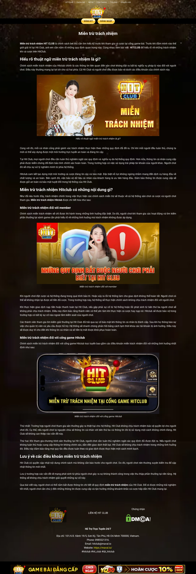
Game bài (81, 2)
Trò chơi (113, 2)
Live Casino (102, 2)
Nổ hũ (90, 2)
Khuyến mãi (126, 2)
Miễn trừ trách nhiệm (31, 43)
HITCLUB (69, 2)
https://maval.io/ (103, 547)
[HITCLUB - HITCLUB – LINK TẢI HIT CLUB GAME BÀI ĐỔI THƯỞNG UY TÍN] (98, 11)
